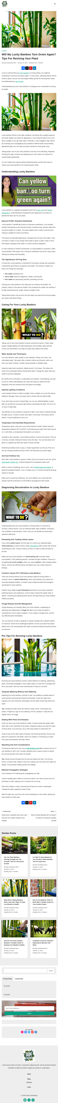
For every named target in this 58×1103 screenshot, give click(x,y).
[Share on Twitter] (27, 68)
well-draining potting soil (10, 462)
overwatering (34, 546)
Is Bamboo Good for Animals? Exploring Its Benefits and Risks (43, 943)
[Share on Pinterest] (30, 68)
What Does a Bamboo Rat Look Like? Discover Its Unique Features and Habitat (14, 816)
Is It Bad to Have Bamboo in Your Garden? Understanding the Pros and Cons (42, 859)
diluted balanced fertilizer (42, 467)
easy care (40, 210)
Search (51, 970)
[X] (29, 1100)
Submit (29, 1013)
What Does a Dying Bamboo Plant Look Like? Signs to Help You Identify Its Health (14, 902)
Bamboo (4, 50)
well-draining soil (32, 748)
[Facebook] (25, 1100)
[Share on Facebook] (23, 68)
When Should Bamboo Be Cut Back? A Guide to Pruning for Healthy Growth (43, 816)
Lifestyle (29, 1082)
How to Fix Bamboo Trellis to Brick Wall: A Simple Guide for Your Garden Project (43, 902)
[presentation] (15, 845)
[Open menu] (54, 3)
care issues (19, 81)
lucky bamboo (24, 73)
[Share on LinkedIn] (34, 68)
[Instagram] (33, 1100)
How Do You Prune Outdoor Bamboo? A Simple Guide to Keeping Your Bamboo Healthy (14, 943)
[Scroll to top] (54, 1095)
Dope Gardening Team (9, 63)
